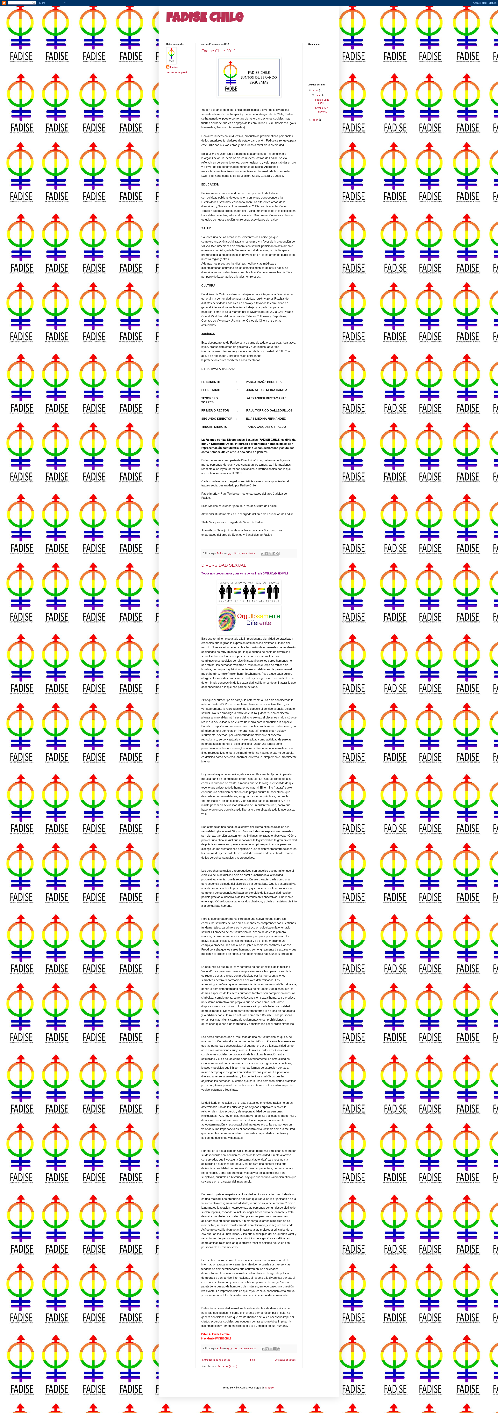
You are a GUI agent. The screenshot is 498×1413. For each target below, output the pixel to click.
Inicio (253, 1359)
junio (319, 95)
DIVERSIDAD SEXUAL (223, 565)
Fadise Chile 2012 (218, 50)
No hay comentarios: (245, 553)
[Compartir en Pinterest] (278, 554)
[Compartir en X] (270, 554)
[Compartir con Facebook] (274, 554)
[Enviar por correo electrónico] (263, 554)
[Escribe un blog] (266, 554)
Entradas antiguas (285, 1359)
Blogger (270, 1387)
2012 (316, 90)
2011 (316, 119)
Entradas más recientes (216, 1359)
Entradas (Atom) (227, 1366)
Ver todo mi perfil (176, 72)
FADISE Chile (205, 19)
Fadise (174, 67)
